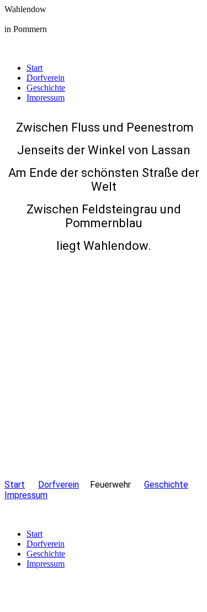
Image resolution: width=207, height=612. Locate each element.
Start (34, 67)
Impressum (45, 97)
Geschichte (45, 87)
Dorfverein (45, 77)
